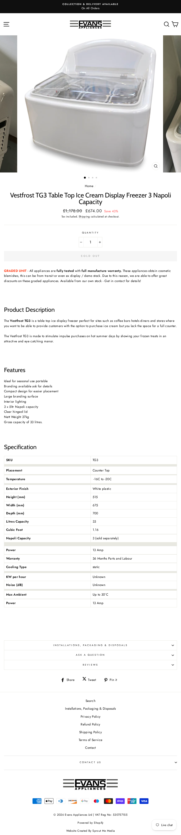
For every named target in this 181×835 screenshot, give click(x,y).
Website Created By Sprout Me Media (90, 831)
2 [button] (89, 178)
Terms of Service (90, 739)
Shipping (84, 216)
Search (90, 700)
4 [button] (97, 178)
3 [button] (93, 178)
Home (89, 186)
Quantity (90, 232)
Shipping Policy (90, 732)
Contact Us (90, 762)
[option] (90, 6)
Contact (90, 747)
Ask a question (90, 655)
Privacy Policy (91, 716)
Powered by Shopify (90, 823)
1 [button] (85, 178)
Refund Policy (90, 724)
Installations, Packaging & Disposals (90, 645)
